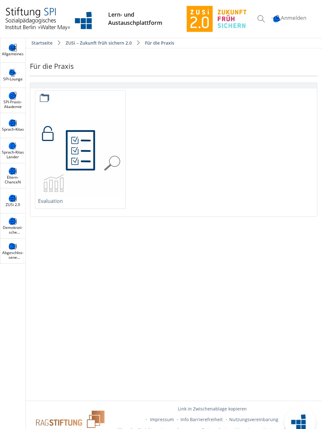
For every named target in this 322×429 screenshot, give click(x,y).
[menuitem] (262, 18)
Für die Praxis (159, 43)
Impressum (162, 419)
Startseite (42, 43)
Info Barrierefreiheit (201, 419)
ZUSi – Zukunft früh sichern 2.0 (99, 43)
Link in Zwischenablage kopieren (212, 409)
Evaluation (50, 201)
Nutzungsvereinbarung (253, 419)
